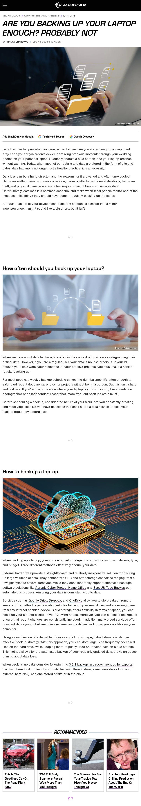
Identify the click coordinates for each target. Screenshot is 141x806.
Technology (11, 16)
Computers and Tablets (41, 16)
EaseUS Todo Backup (109, 588)
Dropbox (55, 600)
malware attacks (78, 181)
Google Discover (84, 136)
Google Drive (37, 600)
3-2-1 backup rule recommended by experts (100, 664)
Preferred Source (53, 136)
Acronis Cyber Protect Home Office (60, 588)
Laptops (69, 16)
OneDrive (75, 600)
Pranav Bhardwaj (17, 42)
